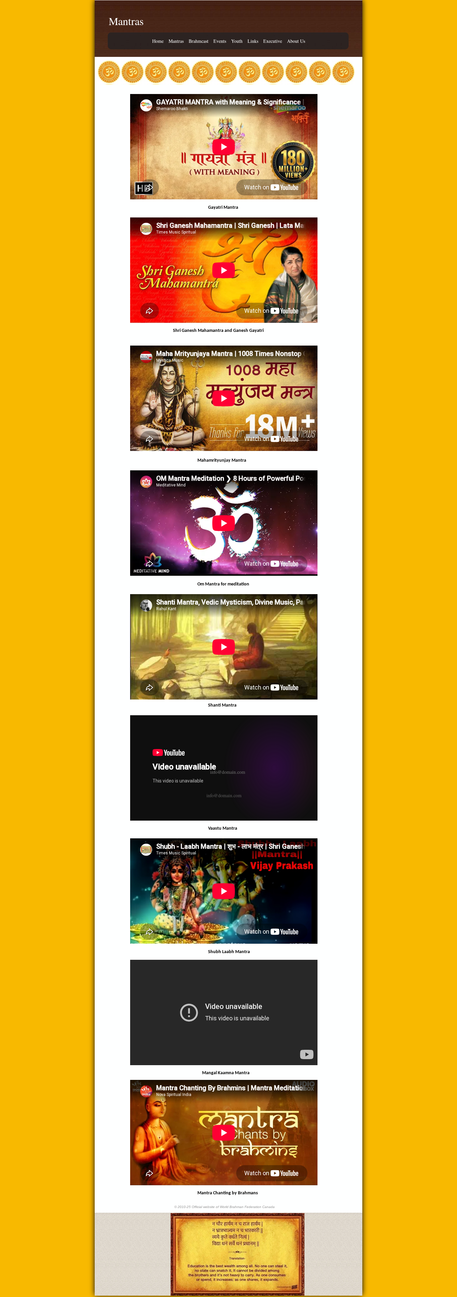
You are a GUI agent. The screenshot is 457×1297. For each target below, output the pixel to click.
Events (219, 41)
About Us (296, 41)
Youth (237, 41)
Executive (272, 41)
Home (158, 41)
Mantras (176, 41)
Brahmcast (198, 41)
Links (253, 41)
